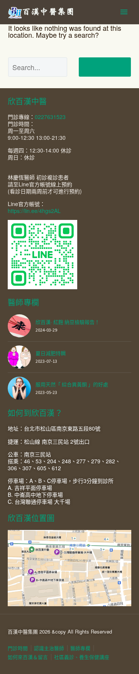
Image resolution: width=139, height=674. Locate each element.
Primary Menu (124, 12)
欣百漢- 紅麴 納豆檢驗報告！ (68, 322)
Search (104, 66)
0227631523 (50, 117)
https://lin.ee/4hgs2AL (34, 211)
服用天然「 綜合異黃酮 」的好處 (72, 384)
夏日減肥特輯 (51, 353)
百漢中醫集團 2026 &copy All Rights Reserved (60, 631)
